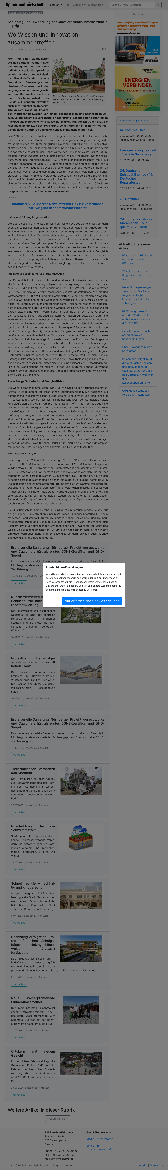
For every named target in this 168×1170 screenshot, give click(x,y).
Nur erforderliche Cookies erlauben (92, 601)
